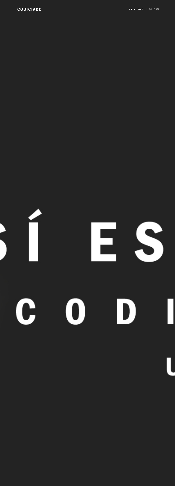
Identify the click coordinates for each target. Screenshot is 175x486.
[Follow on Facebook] (147, 9)
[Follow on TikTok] (154, 9)
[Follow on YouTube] (157, 9)
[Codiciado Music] (29, 9)
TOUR (140, 9)
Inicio (132, 9)
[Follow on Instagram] (150, 9)
